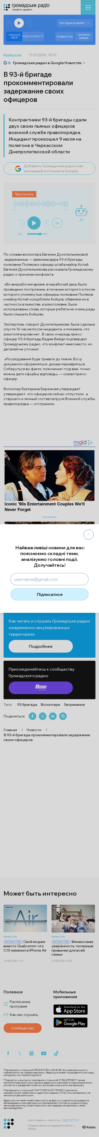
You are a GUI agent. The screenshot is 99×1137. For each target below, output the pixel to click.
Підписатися (49, 594)
